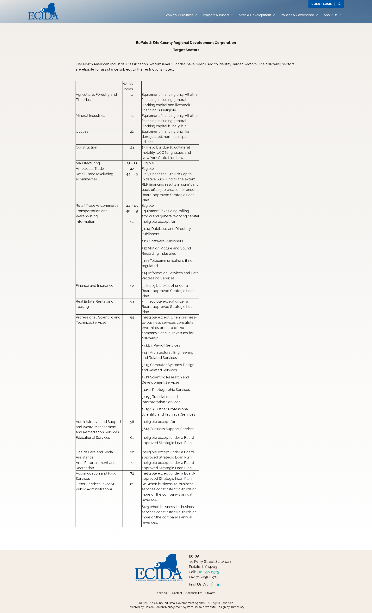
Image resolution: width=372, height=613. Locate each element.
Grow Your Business (178, 15)
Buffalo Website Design (210, 607)
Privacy (210, 592)
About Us (330, 15)
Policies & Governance (297, 15)
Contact (177, 592)
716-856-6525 (208, 572)
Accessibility (193, 592)
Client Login (321, 3)
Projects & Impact (216, 15)
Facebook (162, 592)
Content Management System (173, 607)
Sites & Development (255, 15)
